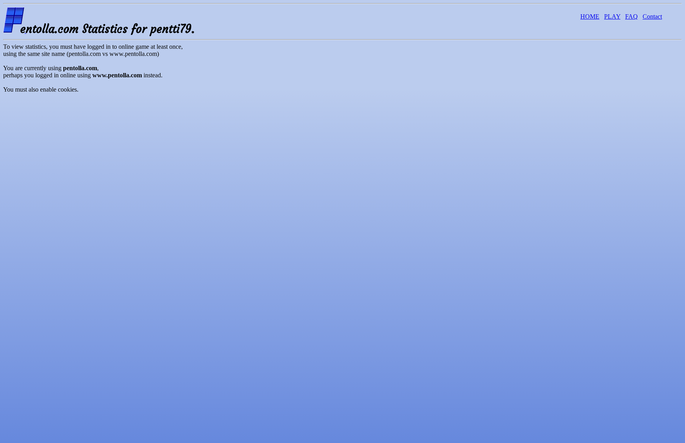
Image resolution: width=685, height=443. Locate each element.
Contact (652, 16)
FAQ (631, 16)
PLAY (612, 16)
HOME (589, 16)
